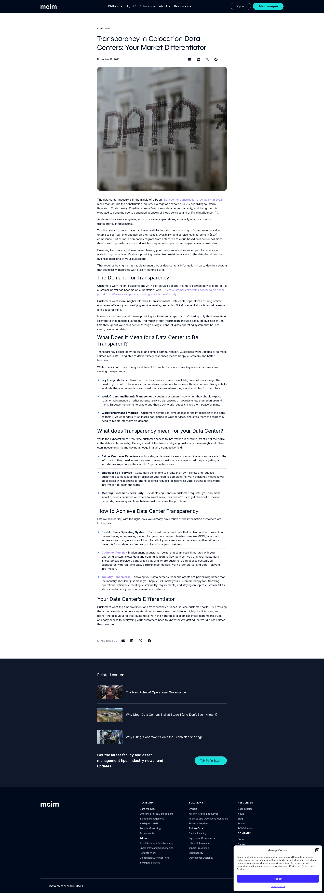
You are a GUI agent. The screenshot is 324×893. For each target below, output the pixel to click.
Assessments (147, 833)
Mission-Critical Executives (203, 813)
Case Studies (245, 808)
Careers (242, 844)
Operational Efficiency (201, 857)
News (241, 813)
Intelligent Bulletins (150, 862)
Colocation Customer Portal (155, 857)
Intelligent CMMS (149, 823)
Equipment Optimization (202, 838)
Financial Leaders (198, 823)
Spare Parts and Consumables (156, 847)
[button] (317, 850)
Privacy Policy (278, 886)
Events (241, 823)
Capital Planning (198, 833)
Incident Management (152, 818)
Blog (240, 818)
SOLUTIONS (196, 802)
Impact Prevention (199, 847)
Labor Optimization (199, 843)
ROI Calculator (245, 828)
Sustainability (196, 852)
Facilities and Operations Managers (208, 818)
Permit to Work (148, 852)
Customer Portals (113, 552)
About (241, 839)
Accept (278, 878)
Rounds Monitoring (150, 828)
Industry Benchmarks (116, 577)
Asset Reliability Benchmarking (156, 843)
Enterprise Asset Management (156, 813)
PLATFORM (146, 802)
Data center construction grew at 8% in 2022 (193, 199)
